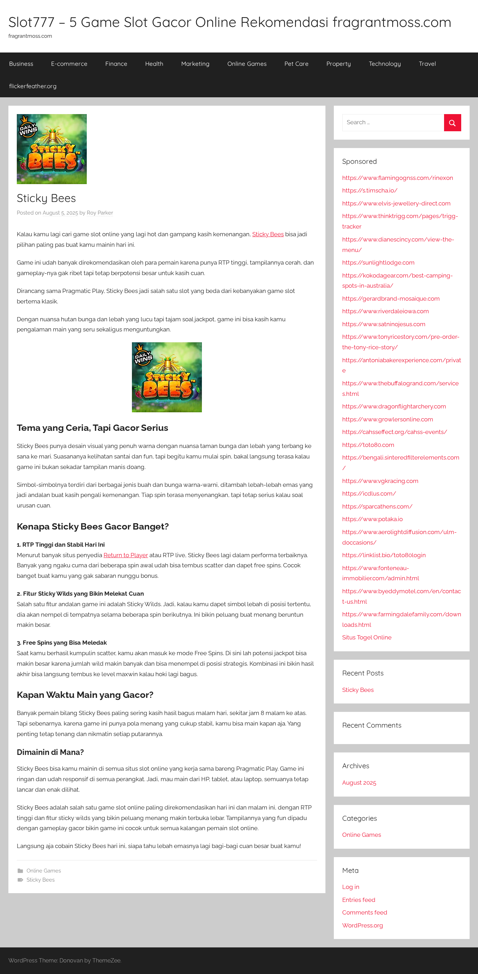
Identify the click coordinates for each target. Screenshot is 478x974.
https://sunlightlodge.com (378, 262)
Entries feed (358, 899)
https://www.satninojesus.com (384, 324)
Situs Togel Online (367, 637)
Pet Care (296, 63)
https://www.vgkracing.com (380, 480)
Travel (427, 63)
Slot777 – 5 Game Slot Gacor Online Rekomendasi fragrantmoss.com (229, 21)
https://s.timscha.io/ (370, 190)
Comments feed (364, 912)
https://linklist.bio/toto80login (384, 555)
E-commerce (69, 63)
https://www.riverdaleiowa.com (385, 311)
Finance (116, 63)
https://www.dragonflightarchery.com (394, 406)
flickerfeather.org (33, 86)
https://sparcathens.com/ (377, 506)
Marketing (195, 63)
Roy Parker (100, 213)
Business (21, 63)
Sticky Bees (268, 234)
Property (338, 63)
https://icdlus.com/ (369, 493)
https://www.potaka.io (372, 519)
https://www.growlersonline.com (387, 419)
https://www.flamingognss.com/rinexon (397, 177)
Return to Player (126, 555)
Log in (350, 886)
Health (154, 63)
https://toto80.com (368, 444)
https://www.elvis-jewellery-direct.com (396, 203)
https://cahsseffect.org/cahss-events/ (394, 431)
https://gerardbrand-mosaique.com (391, 298)
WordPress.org (362, 925)
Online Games (247, 63)
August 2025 (359, 782)
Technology (385, 63)
